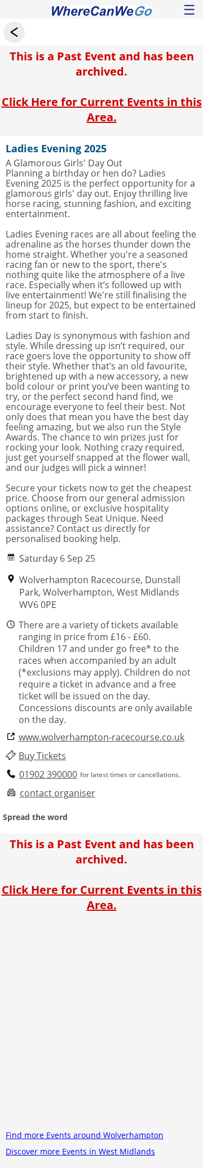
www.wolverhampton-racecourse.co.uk (101, 737)
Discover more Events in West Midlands (80, 1151)
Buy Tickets (42, 756)
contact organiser (57, 793)
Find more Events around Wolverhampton (85, 1135)
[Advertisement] (101, 1025)
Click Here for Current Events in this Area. (102, 109)
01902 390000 (48, 775)
